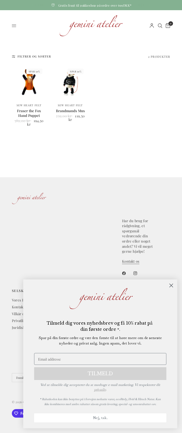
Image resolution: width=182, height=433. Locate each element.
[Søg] (160, 25)
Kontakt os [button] (130, 261)
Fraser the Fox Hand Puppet (29, 113)
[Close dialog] (171, 285)
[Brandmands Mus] (70, 82)
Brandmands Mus (70, 110)
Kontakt (18, 307)
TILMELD (100, 373)
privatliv (100, 389)
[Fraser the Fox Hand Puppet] (29, 82)
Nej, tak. (100, 417)
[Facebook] (127, 273)
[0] (167, 25)
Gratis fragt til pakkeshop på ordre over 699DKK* (95, 5)
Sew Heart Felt (29, 105)
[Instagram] (138, 273)
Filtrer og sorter (34, 56)
